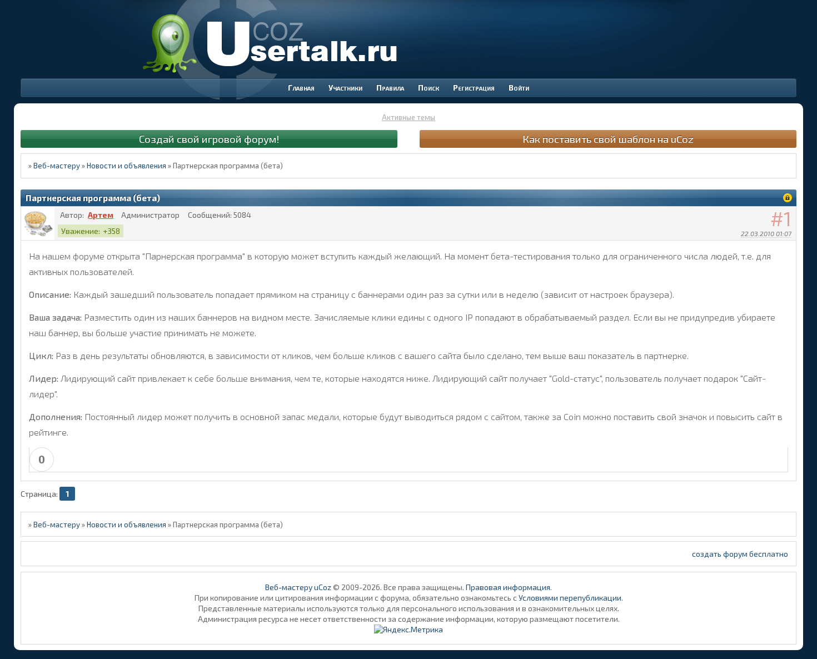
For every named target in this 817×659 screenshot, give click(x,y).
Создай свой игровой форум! (209, 138)
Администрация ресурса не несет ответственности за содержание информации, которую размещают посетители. (409, 618)
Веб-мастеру (56, 165)
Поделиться (788, 247)
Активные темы (408, 117)
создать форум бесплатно (740, 553)
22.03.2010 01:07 (766, 233)
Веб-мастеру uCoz (298, 587)
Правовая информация (508, 587)
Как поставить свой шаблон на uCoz (608, 138)
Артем (100, 214)
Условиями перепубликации (570, 597)
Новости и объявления (126, 165)
